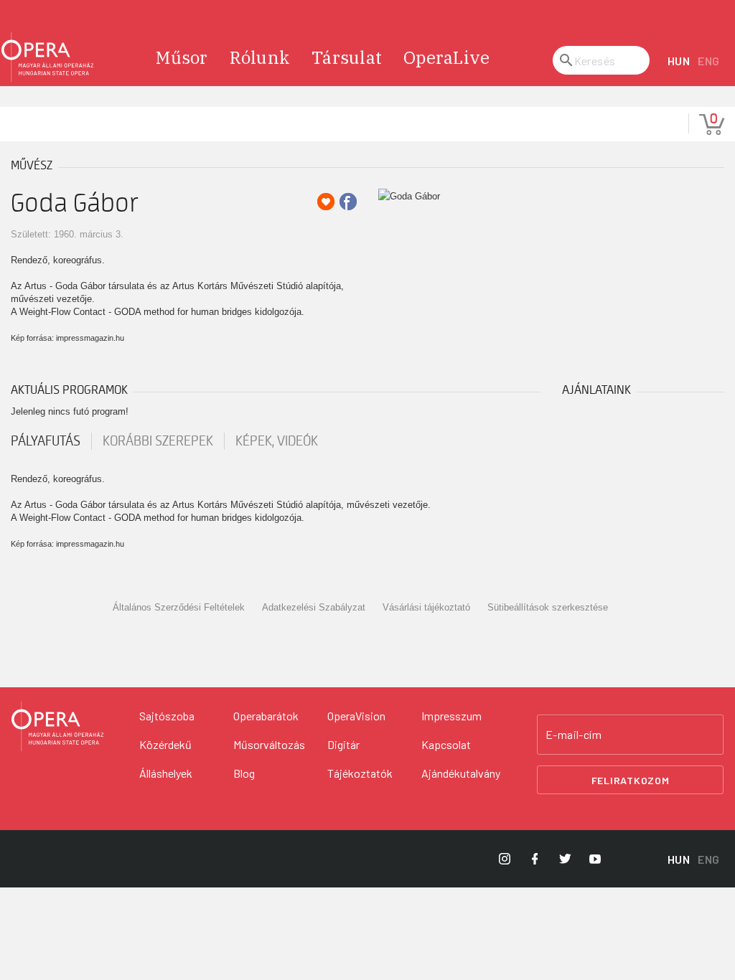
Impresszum (451, 715)
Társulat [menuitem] (347, 57)
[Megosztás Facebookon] (348, 201)
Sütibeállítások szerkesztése (547, 607)
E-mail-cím (573, 734)
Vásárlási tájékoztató (426, 607)
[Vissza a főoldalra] (47, 57)
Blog (244, 773)
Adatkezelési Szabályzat (313, 607)
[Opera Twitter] (564, 858)
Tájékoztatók (360, 773)
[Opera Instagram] (504, 858)
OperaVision (356, 715)
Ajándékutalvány (460, 773)
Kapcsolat (446, 744)
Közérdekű (165, 744)
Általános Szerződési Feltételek (179, 607)
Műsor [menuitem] (181, 57)
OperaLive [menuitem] (446, 57)
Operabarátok (266, 715)
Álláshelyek (165, 773)
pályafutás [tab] (45, 441)
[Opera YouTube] (595, 858)
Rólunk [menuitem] (260, 57)
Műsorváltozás (269, 744)
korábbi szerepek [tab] (158, 441)
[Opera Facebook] (534, 858)
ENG (709, 60)
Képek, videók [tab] (276, 441)
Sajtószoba (167, 715)
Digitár (343, 744)
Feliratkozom (630, 780)
